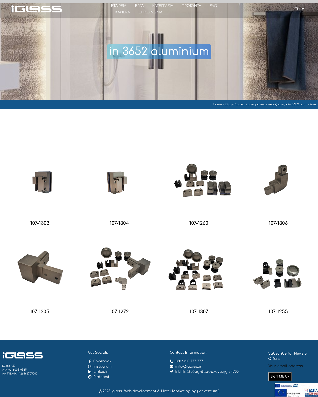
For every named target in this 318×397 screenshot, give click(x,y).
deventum (208, 391)
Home (217, 104)
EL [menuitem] (297, 9)
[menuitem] (299, 9)
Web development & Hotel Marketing (157, 391)
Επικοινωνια (150, 12)
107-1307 (199, 311)
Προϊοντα (191, 6)
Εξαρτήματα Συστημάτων (245, 104)
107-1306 (278, 223)
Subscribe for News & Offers (287, 356)
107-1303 (39, 223)
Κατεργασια (162, 6)
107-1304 (119, 223)
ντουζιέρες (276, 104)
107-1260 (198, 223)
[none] (299, 9)
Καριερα (122, 12)
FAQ (213, 6)
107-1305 (39, 311)
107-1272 (119, 311)
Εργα (139, 6)
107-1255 (278, 311)
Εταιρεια (118, 6)
